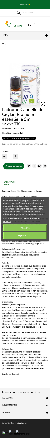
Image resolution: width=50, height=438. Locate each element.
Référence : (7, 129)
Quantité (5, 152)
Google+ (39, 166)
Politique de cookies (12, 218)
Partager (34, 166)
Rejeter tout (25, 235)
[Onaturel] (12, 23)
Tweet (29, 166)
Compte (6, 413)
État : (4, 133)
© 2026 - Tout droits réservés (14, 423)
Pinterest (45, 166)
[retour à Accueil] (4, 44)
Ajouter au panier (14, 166)
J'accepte (25, 227)
